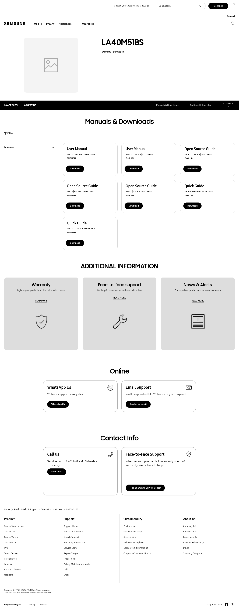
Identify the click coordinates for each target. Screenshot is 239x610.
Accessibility (130, 537)
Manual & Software (73, 531)
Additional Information (201, 105)
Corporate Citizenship (135, 548)
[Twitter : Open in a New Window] (233, 605)
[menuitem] (38, 24)
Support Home (71, 526)
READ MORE (41, 300)
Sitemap (43, 604)
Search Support (71, 537)
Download (75, 168)
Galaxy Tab (9, 531)
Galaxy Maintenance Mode (77, 564)
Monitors (8, 575)
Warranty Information (113, 51)
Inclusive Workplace (133, 542)
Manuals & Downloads (167, 105)
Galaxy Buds (10, 542)
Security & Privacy (133, 531)
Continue (218, 6)
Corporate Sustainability (136, 553)
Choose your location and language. (131, 5)
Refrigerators (10, 558)
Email (66, 575)
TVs (6, 548)
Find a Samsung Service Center (145, 487)
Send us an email (138, 404)
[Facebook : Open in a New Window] (226, 605)
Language (9, 147)
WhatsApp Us (58, 404)
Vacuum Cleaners (13, 569)
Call (66, 569)
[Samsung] (15, 23)
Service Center (71, 548)
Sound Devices (11, 553)
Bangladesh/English (12, 604)
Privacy (32, 604)
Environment (130, 526)
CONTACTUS (228, 105)
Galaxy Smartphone (14, 526)
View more (56, 471)
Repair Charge (71, 553)
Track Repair (70, 558)
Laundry (8, 564)
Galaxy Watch (11, 537)
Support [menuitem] (231, 16)
